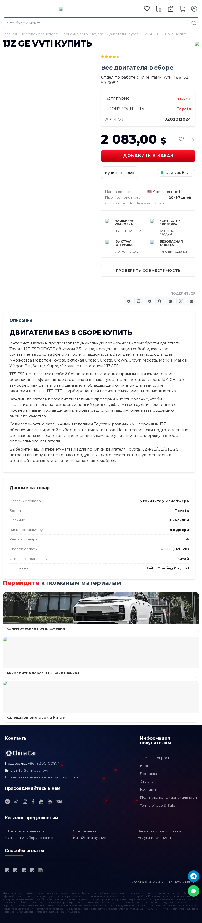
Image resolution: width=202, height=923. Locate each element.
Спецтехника (85, 831)
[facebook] (33, 801)
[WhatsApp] (193, 891)
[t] (7, 801)
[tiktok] (16, 801)
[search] (194, 23)
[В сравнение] (191, 139)
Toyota (183, 108)
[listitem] (78, 195)
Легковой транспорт (27, 831)
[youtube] (41, 801)
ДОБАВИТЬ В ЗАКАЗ (148, 155)
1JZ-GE (184, 99)
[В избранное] (181, 139)
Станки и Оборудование (30, 838)
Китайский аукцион (91, 838)
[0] (147, 9)
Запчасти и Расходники (159, 831)
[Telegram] (193, 876)
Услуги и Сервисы (154, 838)
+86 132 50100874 (44, 763)
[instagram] (25, 801)
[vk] (59, 801)
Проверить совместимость (148, 270)
